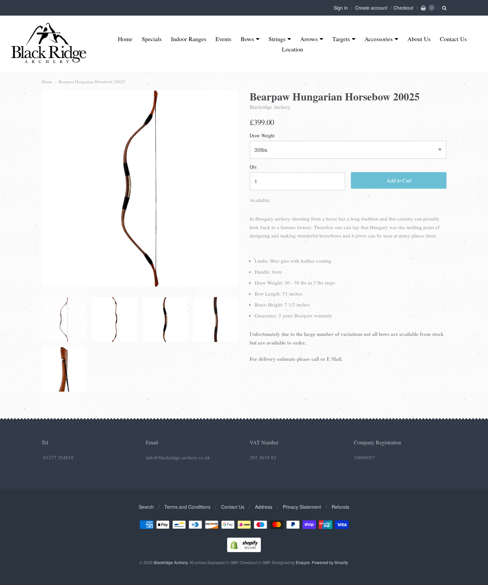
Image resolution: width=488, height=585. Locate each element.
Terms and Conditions (187, 506)
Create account (371, 7)
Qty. (254, 167)
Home (125, 39)
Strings (277, 39)
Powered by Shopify (330, 562)
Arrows (309, 39)
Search (146, 506)
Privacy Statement (302, 506)
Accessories (379, 39)
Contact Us (453, 39)
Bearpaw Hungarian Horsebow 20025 (91, 82)
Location (292, 49)
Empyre (303, 562)
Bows (247, 39)
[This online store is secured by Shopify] (244, 550)
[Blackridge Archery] (48, 60)
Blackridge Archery (270, 106)
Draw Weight (262, 136)
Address (263, 506)
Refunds (340, 506)
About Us (419, 39)
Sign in (341, 7)
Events (223, 39)
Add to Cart (398, 180)
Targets (341, 39)
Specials (152, 39)
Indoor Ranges (188, 39)
